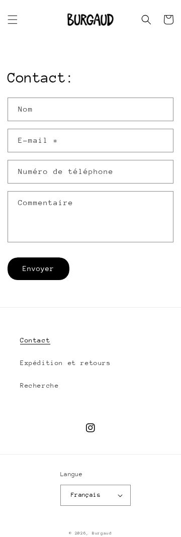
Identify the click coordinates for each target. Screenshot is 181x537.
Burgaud (102, 533)
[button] (13, 20)
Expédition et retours (65, 363)
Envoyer (38, 268)
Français (86, 494)
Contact (35, 340)
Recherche (39, 385)
